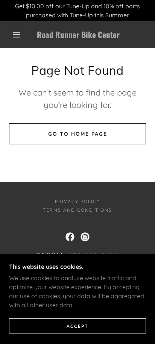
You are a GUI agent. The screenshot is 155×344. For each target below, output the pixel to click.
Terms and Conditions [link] (77, 210)
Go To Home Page (77, 133)
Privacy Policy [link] (77, 201)
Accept (77, 326)
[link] (78, 34)
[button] (16, 34)
